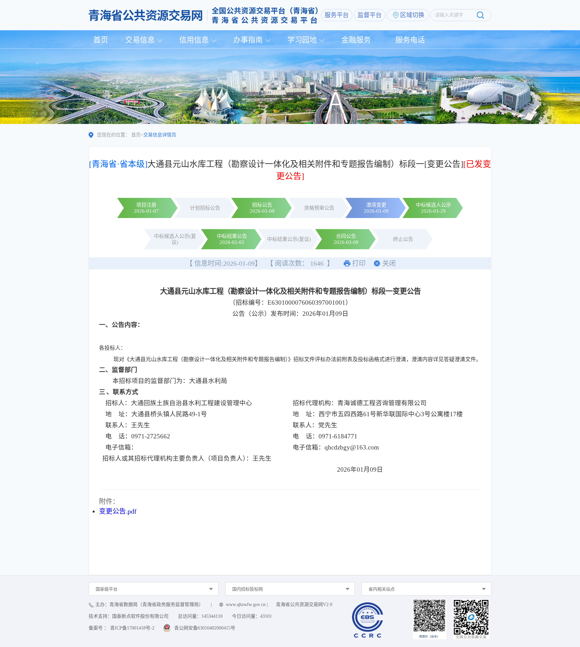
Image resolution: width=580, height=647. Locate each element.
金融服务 (356, 40)
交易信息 (140, 40)
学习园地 (302, 40)
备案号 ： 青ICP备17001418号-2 (121, 628)
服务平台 (337, 15)
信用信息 (194, 40)
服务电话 (410, 40)
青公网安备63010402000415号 (204, 628)
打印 (359, 263)
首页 (100, 40)
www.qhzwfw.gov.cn (245, 604)
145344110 (212, 616)
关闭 (389, 263)
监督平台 (369, 15)
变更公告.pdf (118, 511)
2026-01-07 (146, 211)
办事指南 (248, 40)
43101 (266, 616)
